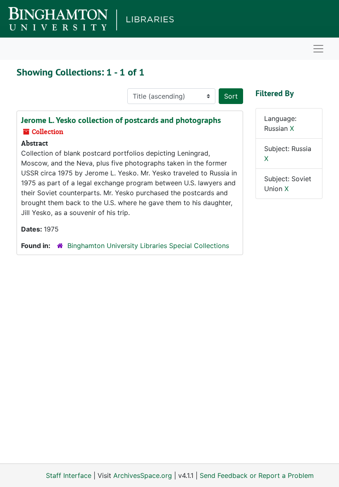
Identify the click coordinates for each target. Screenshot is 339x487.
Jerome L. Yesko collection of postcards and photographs (121, 120)
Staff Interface (68, 475)
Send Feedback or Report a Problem (257, 475)
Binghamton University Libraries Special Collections (148, 245)
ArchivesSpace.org (142, 475)
